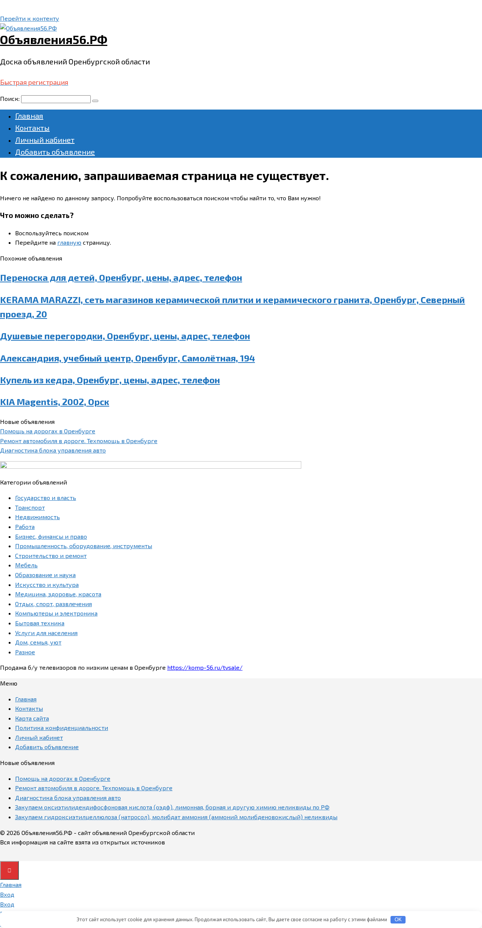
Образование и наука (45, 574)
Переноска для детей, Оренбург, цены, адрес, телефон (121, 277)
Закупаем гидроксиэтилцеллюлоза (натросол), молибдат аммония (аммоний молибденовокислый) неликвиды (176, 816)
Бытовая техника (39, 622)
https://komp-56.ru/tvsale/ (205, 667)
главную (69, 242)
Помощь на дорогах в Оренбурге (47, 430)
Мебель (26, 564)
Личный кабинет (45, 139)
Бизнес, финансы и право (51, 536)
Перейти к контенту (29, 18)
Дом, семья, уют (38, 642)
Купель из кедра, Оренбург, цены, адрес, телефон (110, 379)
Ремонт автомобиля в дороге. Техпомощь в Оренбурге (78, 440)
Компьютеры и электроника (56, 613)
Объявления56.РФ (53, 39)
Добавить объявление (55, 151)
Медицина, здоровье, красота (58, 593)
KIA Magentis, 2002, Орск (54, 401)
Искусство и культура (47, 584)
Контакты (32, 127)
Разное (25, 651)
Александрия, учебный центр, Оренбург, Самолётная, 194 (127, 357)
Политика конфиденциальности (61, 727)
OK (398, 919)
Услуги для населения (46, 632)
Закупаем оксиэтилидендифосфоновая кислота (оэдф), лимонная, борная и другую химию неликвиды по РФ (172, 807)
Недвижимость (37, 516)
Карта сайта (32, 718)
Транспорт (30, 507)
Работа (25, 526)
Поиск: (10, 98)
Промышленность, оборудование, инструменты (83, 545)
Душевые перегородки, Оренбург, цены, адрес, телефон (125, 335)
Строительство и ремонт (51, 555)
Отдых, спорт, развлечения (53, 603)
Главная (29, 115)
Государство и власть (45, 497)
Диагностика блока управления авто (53, 450)
